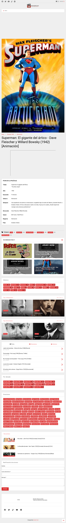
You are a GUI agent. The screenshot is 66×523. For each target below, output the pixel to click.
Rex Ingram (56, 419)
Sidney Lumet (18, 424)
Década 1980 (49, 384)
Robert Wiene (17, 421)
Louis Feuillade (52, 416)
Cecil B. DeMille (48, 401)
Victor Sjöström (45, 424)
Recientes (6, 434)
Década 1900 (17, 381)
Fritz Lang (57, 409)
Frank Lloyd (34, 409)
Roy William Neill (34, 421)
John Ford (44, 414)
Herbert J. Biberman (40, 411)
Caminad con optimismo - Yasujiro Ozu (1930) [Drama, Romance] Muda (36, 453)
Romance (52, 287)
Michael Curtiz (23, 419)
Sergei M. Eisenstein (9, 424)
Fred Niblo (51, 409)
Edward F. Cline (55, 404)
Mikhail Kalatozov (32, 419)
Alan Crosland (35, 399)
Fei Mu (40, 406)
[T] (14, 1)
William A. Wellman (8, 426)
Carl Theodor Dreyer (38, 401)
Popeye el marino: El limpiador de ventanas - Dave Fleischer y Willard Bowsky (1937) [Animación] (17, 269)
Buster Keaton (28, 401)
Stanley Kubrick (36, 424)
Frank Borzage (19, 409)
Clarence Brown (8, 404)
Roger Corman (25, 421)
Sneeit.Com (35, 520)
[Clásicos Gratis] (33, 7)
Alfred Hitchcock (44, 399)
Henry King (31, 411)
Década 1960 (28, 384)
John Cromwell (37, 414)
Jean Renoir (23, 414)
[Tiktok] (11, 1)
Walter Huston (7, 313)
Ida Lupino (57, 411)
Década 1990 (7, 387)
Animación (19, 134)
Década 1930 (48, 381)
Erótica (23, 287)
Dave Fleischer (23, 404)
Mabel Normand (15, 419)
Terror (5, 290)
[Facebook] (2, 1)
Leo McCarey (34, 416)
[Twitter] (5, 1)
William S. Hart (18, 426)
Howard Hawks (50, 411)
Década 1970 (38, 384)
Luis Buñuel (6, 419)
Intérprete (6, 310)
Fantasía (30, 287)
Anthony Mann (7, 401)
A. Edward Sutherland (9, 399)
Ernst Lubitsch (27, 406)
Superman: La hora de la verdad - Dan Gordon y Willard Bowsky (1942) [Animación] (46, 269)
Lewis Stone (38, 313)
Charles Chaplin (57, 401)
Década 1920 (38, 381)
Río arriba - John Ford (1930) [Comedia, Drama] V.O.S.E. (31, 438)
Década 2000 (17, 387)
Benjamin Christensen (18, 401)
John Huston (51, 414)
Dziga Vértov (38, 404)
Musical (37, 287)
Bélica (31, 284)
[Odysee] (9, 1)
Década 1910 (27, 381)
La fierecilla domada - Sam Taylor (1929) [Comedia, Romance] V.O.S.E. (35, 446)
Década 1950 (17, 384)
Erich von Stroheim (17, 406)
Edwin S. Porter (39, 336)
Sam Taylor (43, 421)
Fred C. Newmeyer (42, 409)
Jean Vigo (29, 414)
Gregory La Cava (17, 411)
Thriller (12, 290)
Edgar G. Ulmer (46, 404)
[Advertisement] (33, 24)
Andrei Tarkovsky (54, 399)
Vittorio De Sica (54, 424)
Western (20, 290)
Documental (7, 287)
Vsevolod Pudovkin (9, 336)
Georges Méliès (7, 411)
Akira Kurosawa (27, 399)
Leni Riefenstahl (26, 416)
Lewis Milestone (43, 416)
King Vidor (17, 416)
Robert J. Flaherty (8, 421)
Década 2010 (27, 387)
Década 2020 (38, 387)
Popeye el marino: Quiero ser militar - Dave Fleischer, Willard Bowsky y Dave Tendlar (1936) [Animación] (47, 253)
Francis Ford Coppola (9, 409)
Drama (15, 287)
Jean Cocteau (7, 414)
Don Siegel (31, 404)
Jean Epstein (15, 414)
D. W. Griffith (16, 404)
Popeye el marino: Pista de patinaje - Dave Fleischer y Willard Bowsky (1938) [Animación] (17, 253)
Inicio (3, 134)
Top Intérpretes (8, 297)
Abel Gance (19, 399)
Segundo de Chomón (52, 421)
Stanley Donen (27, 424)
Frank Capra (27, 409)
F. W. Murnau (35, 406)
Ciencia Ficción (40, 284)
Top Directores (8, 321)
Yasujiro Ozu (26, 426)
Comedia (50, 284)
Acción (5, 284)
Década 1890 (7, 381)
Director (5, 333)
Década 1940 (10, 134)
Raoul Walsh (49, 419)
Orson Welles (41, 419)
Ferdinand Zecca (48, 406)
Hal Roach (24, 411)
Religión (45, 287)
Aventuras (23, 284)
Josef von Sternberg (9, 416)
